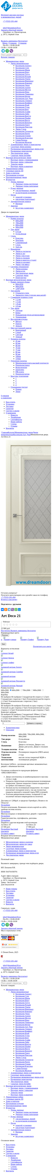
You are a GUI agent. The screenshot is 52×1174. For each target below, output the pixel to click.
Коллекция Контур (23, 116)
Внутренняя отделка (19, 319)
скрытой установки (23, 197)
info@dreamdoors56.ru (12, 28)
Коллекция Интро (22, 96)
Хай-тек (18, 247)
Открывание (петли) (19, 387)
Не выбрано (16, 697)
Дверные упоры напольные (26, 186)
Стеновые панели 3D (14, 171)
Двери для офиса (22, 264)
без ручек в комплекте (24, 208)
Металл (18, 321)
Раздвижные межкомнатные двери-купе (27, 149)
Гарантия (9, 409)
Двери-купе (20, 271)
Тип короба (15, 291)
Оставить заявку (8, 833)
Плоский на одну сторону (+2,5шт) (36, 706)
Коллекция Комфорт (23, 103)
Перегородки (20, 278)
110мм (18, 359)
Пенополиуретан (22, 374)
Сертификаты (16, 419)
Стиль (13, 236)
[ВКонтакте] (2, 609)
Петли (13, 195)
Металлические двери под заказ (19, 844)
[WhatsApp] (16, 609)
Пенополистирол (22, 365)
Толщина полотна (18, 339)
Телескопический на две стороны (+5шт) (32, 710)
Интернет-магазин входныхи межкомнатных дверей (12, 16)
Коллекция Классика (24, 138)
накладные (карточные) (25, 199)
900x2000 (19, 227)
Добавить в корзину (34, 723)
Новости (14, 415)
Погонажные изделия (15, 175)
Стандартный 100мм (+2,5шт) (34, 714)
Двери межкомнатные (20, 63)
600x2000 (19, 221)
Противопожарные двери (16, 177)
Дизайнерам (16, 417)
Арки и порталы (12, 173)
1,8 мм (18, 304)
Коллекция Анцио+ (23, 66)
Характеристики (12, 728)
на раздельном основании (26, 193)
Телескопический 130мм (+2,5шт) (22, 719)
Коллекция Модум (23, 90)
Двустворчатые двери (20, 153)
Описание (10, 730)
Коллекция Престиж (23, 127)
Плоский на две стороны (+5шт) (14, 708)
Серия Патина (21, 140)
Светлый (19, 335)
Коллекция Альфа (22, 112)
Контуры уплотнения (19, 376)
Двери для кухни (22, 256)
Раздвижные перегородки (21, 151)
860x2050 (19, 284)
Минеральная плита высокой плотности (32, 363)
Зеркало (18, 326)
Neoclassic (19, 240)
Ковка (17, 313)
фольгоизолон (21, 367)
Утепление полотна (19, 361)
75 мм (17, 350)
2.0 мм (18, 306)
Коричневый (20, 330)
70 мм (17, 348)
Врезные (19, 204)
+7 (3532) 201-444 (10, 21)
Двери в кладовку (22, 262)
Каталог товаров (8, 57)
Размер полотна (17, 218)
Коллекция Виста (22, 120)
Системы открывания (20, 267)
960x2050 (19, 286)
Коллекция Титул (22, 74)
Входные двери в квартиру (22, 166)
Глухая (18, 232)
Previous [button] (5, 635)
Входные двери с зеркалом (22, 162)
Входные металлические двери (18, 158)
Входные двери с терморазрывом (24, 160)
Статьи (14, 424)
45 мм (17, 341)
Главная (4, 432)
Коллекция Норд (22, 72)
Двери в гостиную (23, 251)
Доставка (9, 406)
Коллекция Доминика (24, 94)
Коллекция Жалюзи (23, 142)
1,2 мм (18, 299)
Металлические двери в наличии (19, 842)
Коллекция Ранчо (22, 134)
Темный (18, 337)
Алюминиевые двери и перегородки (26, 144)
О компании (11, 413)
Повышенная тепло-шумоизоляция (29, 315)
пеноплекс (19, 370)
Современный (21, 243)
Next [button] (3, 644)
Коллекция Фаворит (23, 83)
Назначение (15, 249)
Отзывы (14, 426)
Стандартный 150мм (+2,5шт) (13, 716)
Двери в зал (20, 253)
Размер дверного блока (20, 282)
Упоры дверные (17, 182)
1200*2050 (19, 289)
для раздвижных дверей (25, 190)
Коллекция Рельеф (23, 77)
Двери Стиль (20, 129)
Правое (18, 389)
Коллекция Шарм (22, 70)
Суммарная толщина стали (22, 297)
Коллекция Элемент (23, 101)
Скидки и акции (12, 411)
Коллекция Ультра (22, 79)
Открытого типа (22, 293)
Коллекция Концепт (23, 123)
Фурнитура (10, 180)
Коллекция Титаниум (24, 131)
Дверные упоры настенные (26, 184)
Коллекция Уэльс (22, 107)
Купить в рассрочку (9, 599)
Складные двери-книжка (21, 147)
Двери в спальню (22, 258)
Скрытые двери (21, 275)
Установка (10, 404)
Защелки (14, 206)
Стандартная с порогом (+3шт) (13, 699)
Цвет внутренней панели (21, 328)
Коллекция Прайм (22, 118)
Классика (19, 238)
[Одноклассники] (5, 609)
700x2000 (19, 223)
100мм (18, 356)
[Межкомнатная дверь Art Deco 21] (26, 513)
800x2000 (19, 225)
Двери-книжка (21, 269)
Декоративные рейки (14, 169)
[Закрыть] (1, 959)
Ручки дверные (17, 188)
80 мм (17, 352)
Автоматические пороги (21, 201)
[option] (26, 513)
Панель (18, 324)
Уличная (18, 310)
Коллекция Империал (24, 81)
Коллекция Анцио (23, 88)
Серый (18, 332)
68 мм (17, 345)
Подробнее (5, 805)
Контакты (10, 428)
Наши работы (16, 422)
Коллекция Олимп (23, 136)
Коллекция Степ (22, 68)
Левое (17, 391)
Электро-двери (17, 164)
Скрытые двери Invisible (21, 155)
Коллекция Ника (22, 92)
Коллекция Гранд (22, 125)
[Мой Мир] (19, 609)
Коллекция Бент (22, 109)
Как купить (10, 402)
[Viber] (12, 609)
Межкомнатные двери (15, 61)
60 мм (17, 343)
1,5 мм (18, 302)
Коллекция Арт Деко (24, 98)
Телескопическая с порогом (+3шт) (22, 701)
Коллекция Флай (22, 105)
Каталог (11, 432)
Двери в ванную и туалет (25, 260)
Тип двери (15, 229)
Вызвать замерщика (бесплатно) (14, 41)
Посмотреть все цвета (42, 646)
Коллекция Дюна (22, 85)
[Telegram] (9, 609)
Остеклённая (20, 234)
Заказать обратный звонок (12, 30)
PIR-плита (19, 372)
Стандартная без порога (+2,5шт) (35, 697)
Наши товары (11, 889)
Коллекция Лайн (22, 114)
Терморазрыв (20, 317)
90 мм (17, 354)
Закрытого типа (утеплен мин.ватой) (30, 295)
